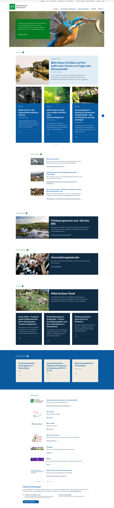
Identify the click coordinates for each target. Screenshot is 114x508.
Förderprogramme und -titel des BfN (61, 235)
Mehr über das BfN (22, 34)
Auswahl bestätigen (29, 502)
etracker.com (40, 491)
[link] (56, 9)
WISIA (48, 464)
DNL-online (49, 417)
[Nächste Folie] (103, 115)
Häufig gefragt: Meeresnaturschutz (55, 166)
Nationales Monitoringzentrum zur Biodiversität (58, 405)
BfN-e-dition (49, 429)
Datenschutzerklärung (75, 491)
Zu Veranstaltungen (56, 266)
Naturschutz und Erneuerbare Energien (56, 476)
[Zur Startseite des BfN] (21, 7)
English (103, 1)
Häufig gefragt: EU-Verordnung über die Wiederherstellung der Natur (63, 198)
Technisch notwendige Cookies (33, 495)
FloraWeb (48, 452)
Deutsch (98, 1)
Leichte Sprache (79, 1)
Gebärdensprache (89, 1)
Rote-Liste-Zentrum (51, 440)
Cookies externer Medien (65, 495)
